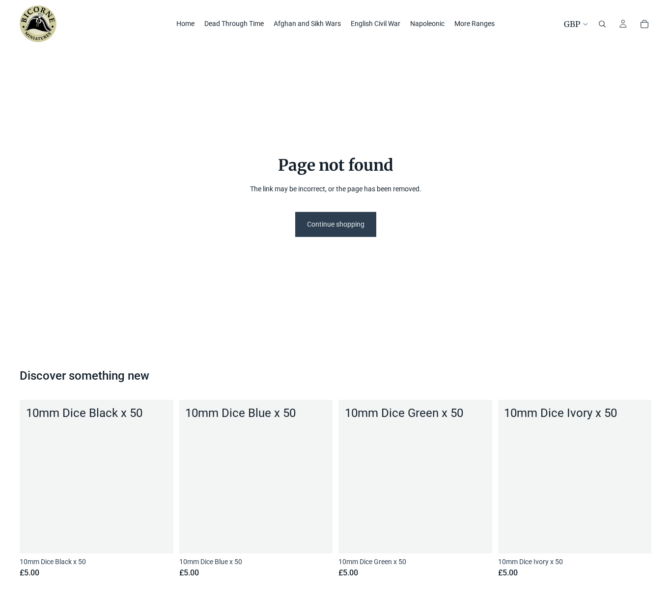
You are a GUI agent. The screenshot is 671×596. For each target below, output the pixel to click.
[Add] (158, 538)
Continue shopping (335, 224)
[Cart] (644, 24)
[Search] (602, 24)
